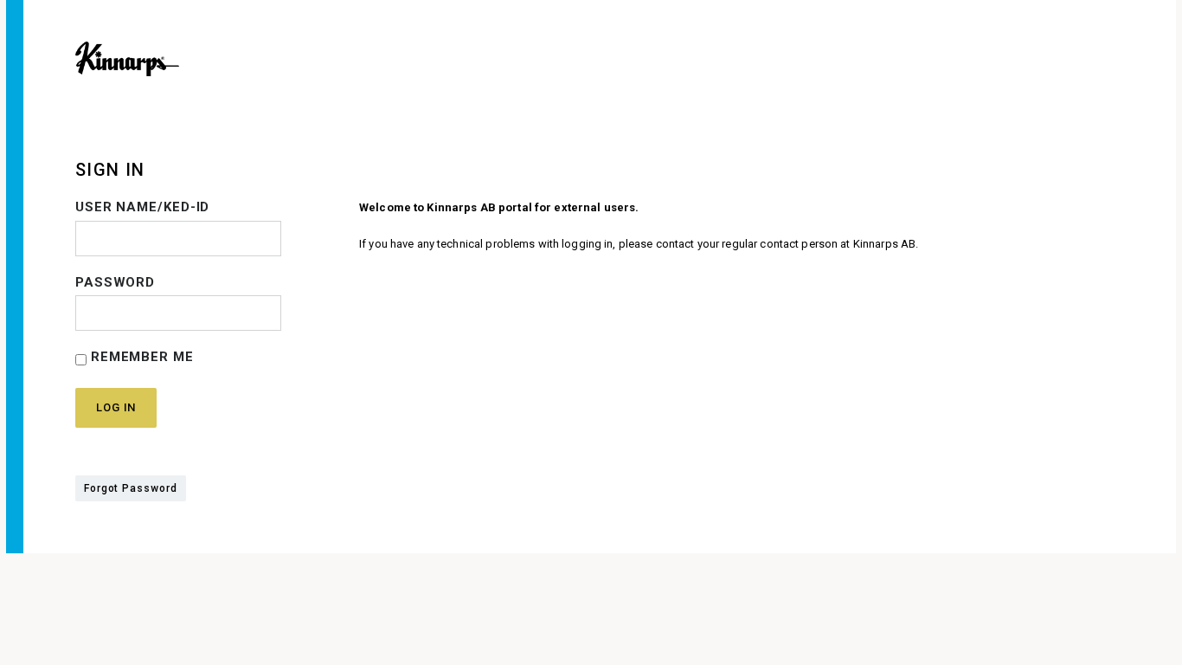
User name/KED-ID (142, 207)
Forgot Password (130, 488)
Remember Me (140, 357)
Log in (116, 407)
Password (115, 282)
